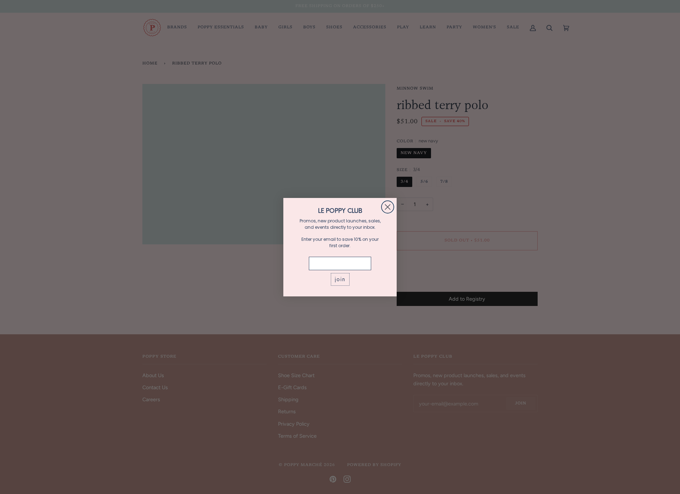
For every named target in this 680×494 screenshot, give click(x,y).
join (340, 279)
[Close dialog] (387, 207)
